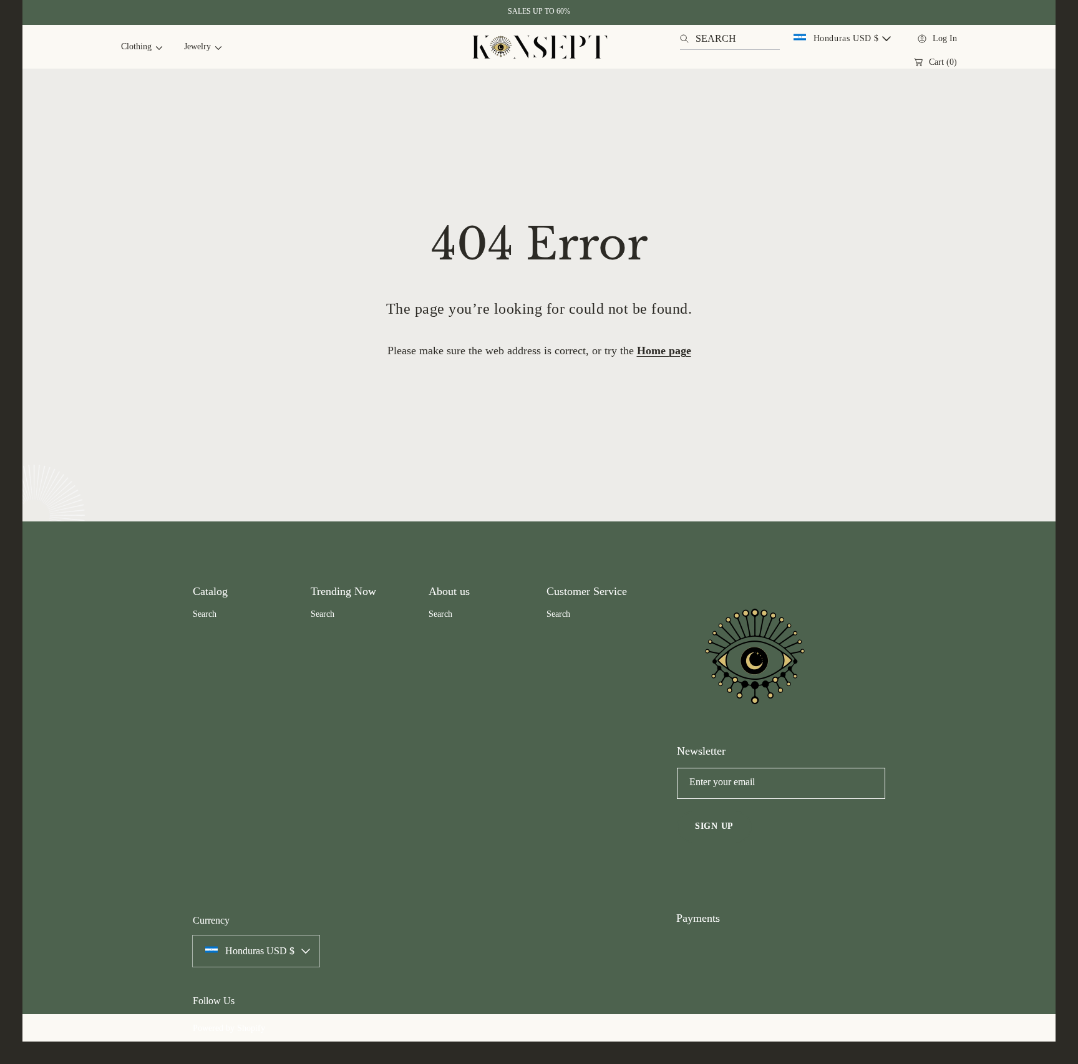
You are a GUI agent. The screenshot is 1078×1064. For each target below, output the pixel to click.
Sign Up (714, 826)
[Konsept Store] (539, 47)
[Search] (688, 38)
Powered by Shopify (229, 1028)
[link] (136, 47)
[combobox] (730, 38)
